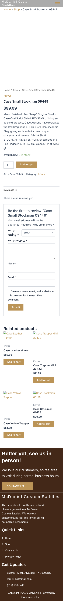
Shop (16, 9)
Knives (16, 90)
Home (7, 9)
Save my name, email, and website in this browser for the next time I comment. (31, 295)
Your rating (13, 232)
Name (12, 263)
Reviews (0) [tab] (11, 190)
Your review (17, 241)
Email (12, 277)
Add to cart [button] (13, 361)
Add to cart (26, 164)
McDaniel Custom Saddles (31, 496)
